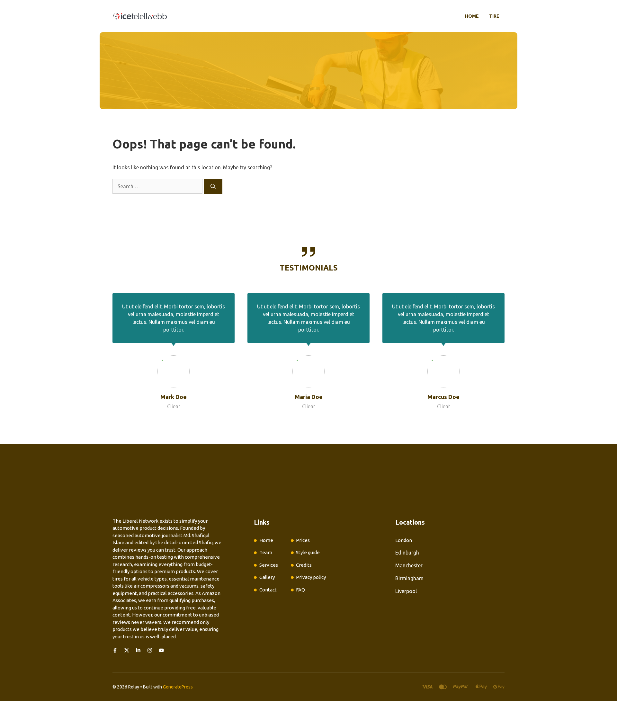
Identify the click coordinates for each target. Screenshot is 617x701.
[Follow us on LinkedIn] (138, 650)
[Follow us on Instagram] (149, 650)
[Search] (213, 186)
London (403, 540)
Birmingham (409, 578)
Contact (268, 589)
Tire (494, 16)
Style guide (308, 552)
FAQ (300, 589)
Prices (303, 540)
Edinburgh (407, 552)
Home (472, 16)
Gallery (267, 577)
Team (265, 552)
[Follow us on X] (126, 650)
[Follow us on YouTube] (161, 650)
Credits (304, 565)
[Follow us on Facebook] (115, 650)
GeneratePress (178, 686)
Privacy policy (311, 577)
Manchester (409, 565)
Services (268, 565)
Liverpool (406, 591)
